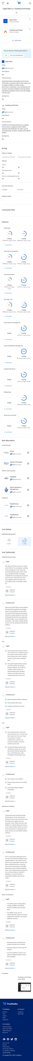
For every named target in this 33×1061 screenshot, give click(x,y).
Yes (6, 55)
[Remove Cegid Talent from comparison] (29, 19)
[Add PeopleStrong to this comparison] (28, 505)
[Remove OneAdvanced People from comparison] (29, 29)
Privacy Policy (6, 1047)
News (4, 1017)
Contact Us (5, 1019)
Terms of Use (6, 1043)
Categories (20, 1012)
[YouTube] (4, 1039)
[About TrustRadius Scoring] (3, 68)
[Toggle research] (8, 3)
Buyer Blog (20, 1014)
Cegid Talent (13, 20)
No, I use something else (16, 55)
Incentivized (8, 586)
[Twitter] (12, 1039)
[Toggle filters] (3, 3)
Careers (5, 1016)
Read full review (9, 595)
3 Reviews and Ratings (14, 21)
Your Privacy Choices (8, 1048)
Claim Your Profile (7, 1028)
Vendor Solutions (7, 1026)
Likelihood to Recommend (8, 534)
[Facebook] (8, 1039)
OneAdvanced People (16, 30)
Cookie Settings (6, 1052)
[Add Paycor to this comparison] (28, 453)
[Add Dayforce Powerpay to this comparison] (28, 463)
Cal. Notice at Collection (9, 1050)
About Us (5, 1012)
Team (4, 1014)
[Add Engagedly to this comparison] (28, 478)
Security (5, 1045)
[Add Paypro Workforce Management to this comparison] (28, 490)
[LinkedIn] (15, 1039)
